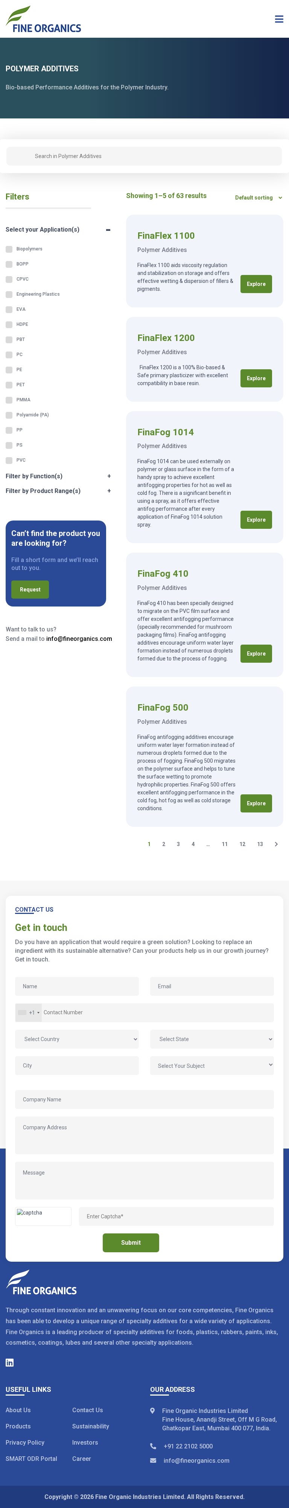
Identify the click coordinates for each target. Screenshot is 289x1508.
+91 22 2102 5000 (188, 1446)
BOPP (23, 264)
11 (225, 844)
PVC (21, 460)
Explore (256, 284)
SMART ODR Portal (31, 1458)
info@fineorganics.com (79, 638)
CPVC (23, 279)
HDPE (22, 324)
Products (18, 1426)
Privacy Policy (25, 1442)
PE (19, 369)
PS (20, 445)
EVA (21, 309)
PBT (21, 339)
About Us (18, 1410)
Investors (85, 1442)
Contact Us (87, 1410)
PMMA (23, 399)
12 (242, 844)
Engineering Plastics (38, 294)
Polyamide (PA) (33, 415)
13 (260, 844)
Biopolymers (30, 249)
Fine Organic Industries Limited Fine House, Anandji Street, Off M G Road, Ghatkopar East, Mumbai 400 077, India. (219, 1419)
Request (30, 590)
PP (20, 430)
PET (21, 384)
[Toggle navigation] (276, 19)
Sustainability (90, 1426)
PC (20, 354)
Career (81, 1458)
